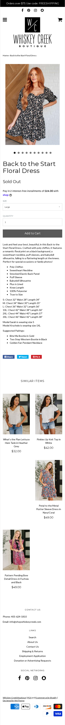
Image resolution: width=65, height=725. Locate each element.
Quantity (8, 216)
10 (50, 153)
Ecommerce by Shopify (46, 697)
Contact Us (32, 646)
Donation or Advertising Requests (32, 660)
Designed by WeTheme (13, 700)
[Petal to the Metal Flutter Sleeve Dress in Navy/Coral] (48, 480)
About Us (32, 641)
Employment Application (32, 655)
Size (5, 201)
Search (32, 637)
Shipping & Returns (32, 651)
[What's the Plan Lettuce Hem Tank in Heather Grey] (16, 414)
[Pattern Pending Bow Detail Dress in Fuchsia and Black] (16, 550)
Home (6, 55)
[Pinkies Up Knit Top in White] (48, 414)
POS (29, 697)
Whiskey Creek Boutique (14, 697)
